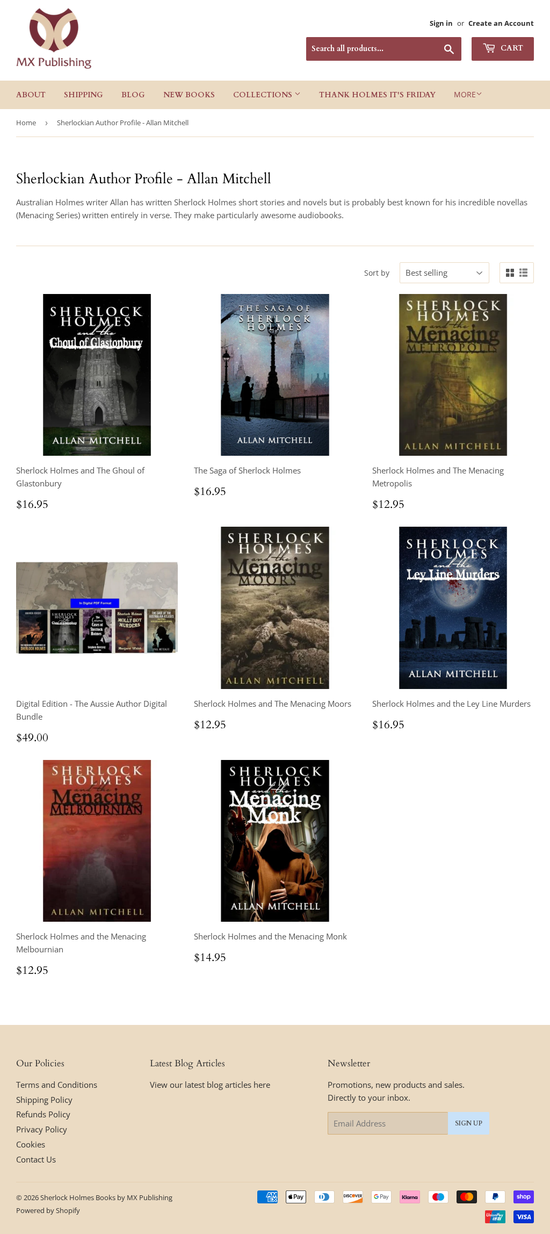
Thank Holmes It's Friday (377, 95)
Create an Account (501, 23)
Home (26, 122)
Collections (263, 95)
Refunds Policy (43, 1114)
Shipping (83, 95)
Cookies (30, 1144)
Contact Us (36, 1159)
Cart (510, 48)
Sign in (441, 23)
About (31, 95)
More (465, 94)
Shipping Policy (44, 1099)
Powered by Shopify (48, 1210)
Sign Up (468, 1123)
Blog (133, 95)
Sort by (376, 273)
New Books (189, 95)
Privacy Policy (41, 1129)
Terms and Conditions (56, 1084)
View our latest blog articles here (210, 1084)
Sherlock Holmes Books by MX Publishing (106, 1197)
